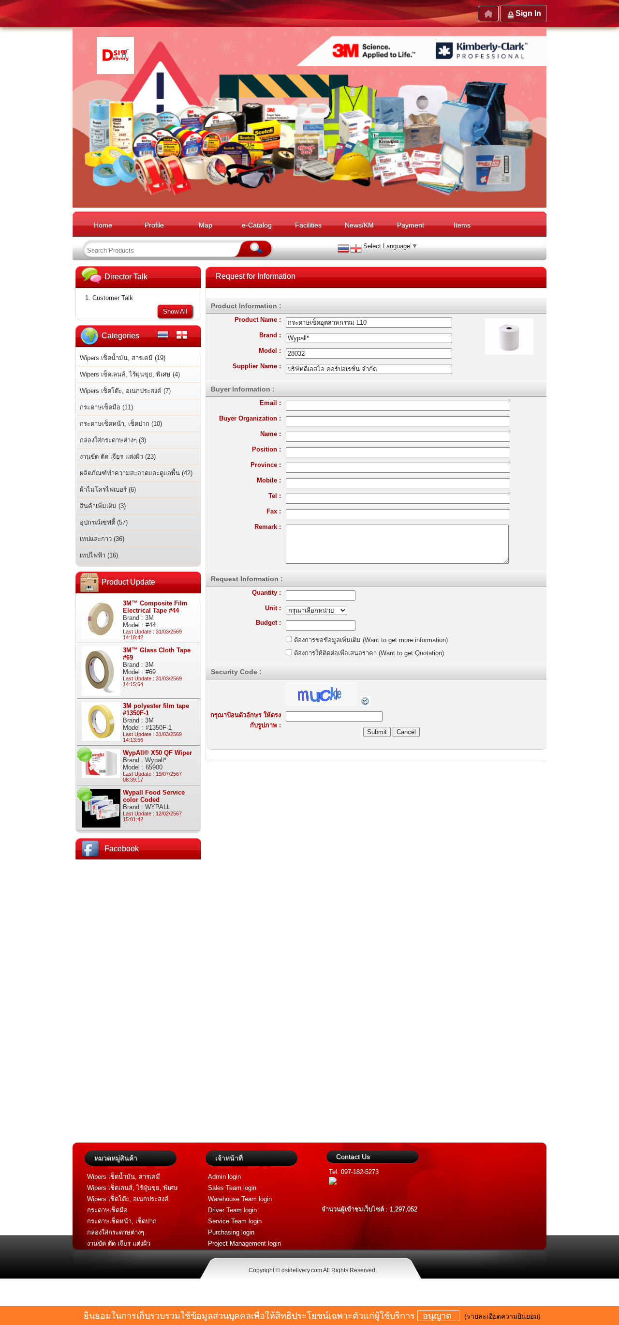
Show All (175, 311)
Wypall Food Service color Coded (154, 796)
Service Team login (235, 1221)
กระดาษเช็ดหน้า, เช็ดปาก (122, 1221)
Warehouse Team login (240, 1199)
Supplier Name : (257, 366)
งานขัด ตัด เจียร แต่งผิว (118, 1243)
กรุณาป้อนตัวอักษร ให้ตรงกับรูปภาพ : (245, 720)
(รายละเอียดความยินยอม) (502, 1316)
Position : (266, 449)
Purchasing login (231, 1232)
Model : (270, 350)
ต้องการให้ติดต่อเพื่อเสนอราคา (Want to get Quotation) (368, 653)
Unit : (273, 608)
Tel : (274, 495)
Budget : (268, 622)
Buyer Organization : (250, 418)
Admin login (224, 1176)
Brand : (270, 335)
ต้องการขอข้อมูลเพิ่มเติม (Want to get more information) (370, 640)
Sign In (528, 13)
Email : (270, 403)
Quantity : (266, 592)
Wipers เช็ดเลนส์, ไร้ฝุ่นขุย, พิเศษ (132, 1187)
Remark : (267, 526)
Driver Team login (232, 1210)
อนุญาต (438, 1316)
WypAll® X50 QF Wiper (157, 752)
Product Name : (258, 319)
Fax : (273, 511)
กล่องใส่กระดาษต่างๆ (115, 1232)
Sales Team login (232, 1187)
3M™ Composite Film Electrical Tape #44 (155, 607)
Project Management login (244, 1243)
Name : (270, 433)
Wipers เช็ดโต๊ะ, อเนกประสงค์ (128, 1199)
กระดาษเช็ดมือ (107, 1210)
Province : (266, 464)
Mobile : (269, 480)
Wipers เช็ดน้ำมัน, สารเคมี (123, 1176)
